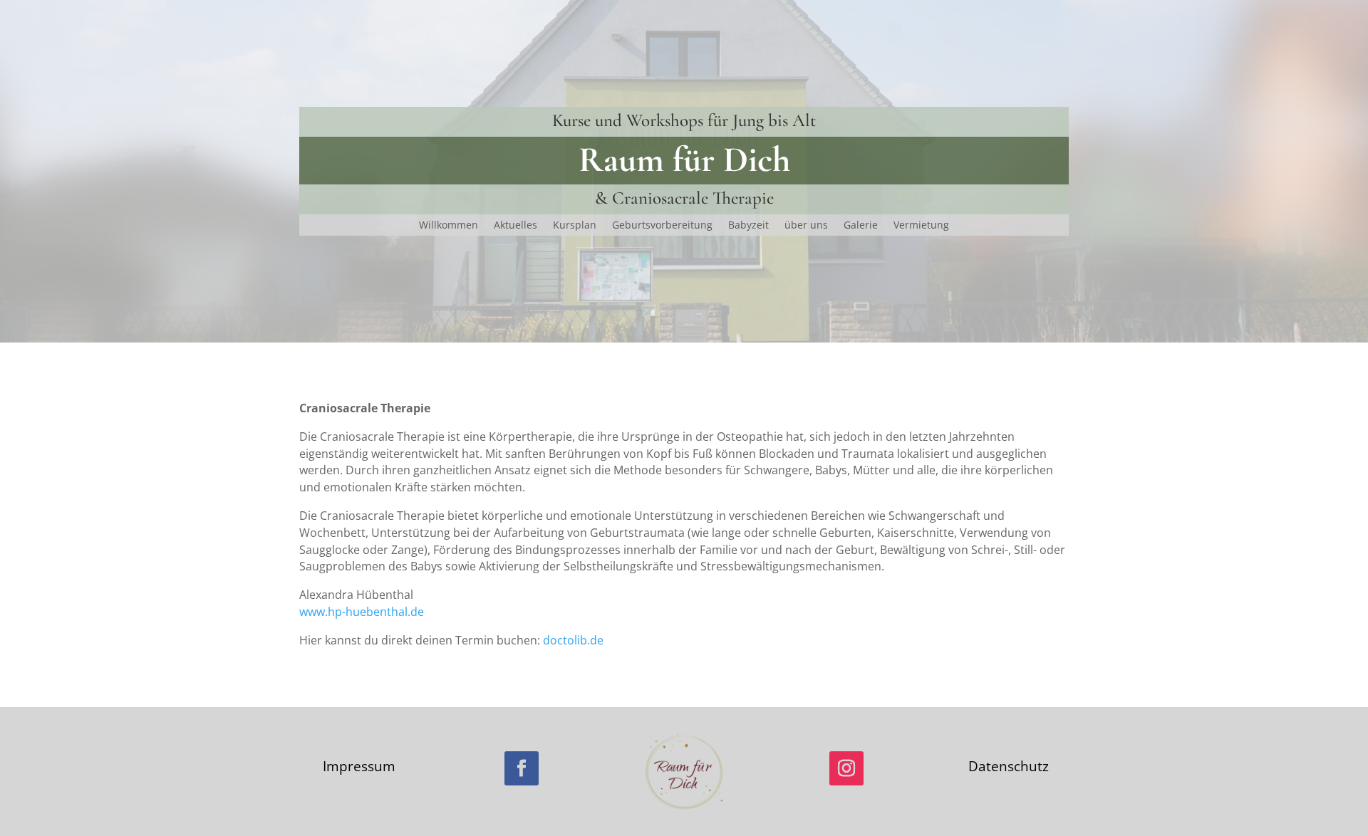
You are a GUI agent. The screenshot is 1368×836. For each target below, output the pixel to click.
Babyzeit (748, 225)
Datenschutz (1008, 766)
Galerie (861, 225)
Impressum (359, 766)
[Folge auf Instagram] (846, 768)
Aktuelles (515, 225)
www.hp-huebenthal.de (361, 612)
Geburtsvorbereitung (662, 225)
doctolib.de (573, 640)
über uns (806, 225)
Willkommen (448, 225)
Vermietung (921, 225)
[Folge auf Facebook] (521, 768)
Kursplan (574, 225)
